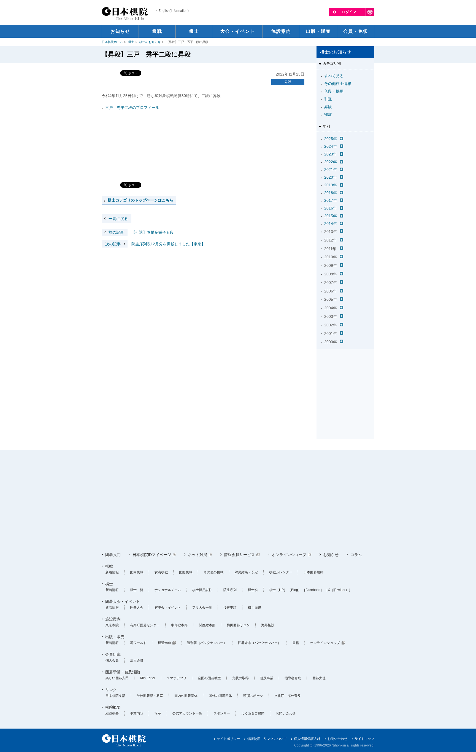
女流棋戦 (161, 572)
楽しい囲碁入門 (117, 678)
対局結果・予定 (246, 572)
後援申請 (230, 607)
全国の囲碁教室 (209, 678)
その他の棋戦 (213, 572)
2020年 (330, 177)
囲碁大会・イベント (122, 601)
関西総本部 (207, 625)
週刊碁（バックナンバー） (207, 643)
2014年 (330, 223)
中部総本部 (179, 625)
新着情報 (112, 572)
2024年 (330, 146)
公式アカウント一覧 (187, 713)
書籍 (295, 643)
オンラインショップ (289, 554)
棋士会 (253, 590)
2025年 (330, 138)
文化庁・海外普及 (287, 696)
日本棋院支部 (115, 696)
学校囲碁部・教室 (150, 696)
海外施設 (267, 625)
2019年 (330, 185)
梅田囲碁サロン (238, 625)
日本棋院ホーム (112, 42)
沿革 (158, 713)
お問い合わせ (286, 713)
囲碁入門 (113, 554)
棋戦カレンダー (280, 572)
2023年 (330, 154)
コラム (356, 554)
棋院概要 (113, 707)
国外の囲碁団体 (220, 696)
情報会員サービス (239, 554)
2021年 (330, 169)
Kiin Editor (147, 678)
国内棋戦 (136, 572)
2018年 (330, 192)
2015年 (330, 216)
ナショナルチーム (168, 590)
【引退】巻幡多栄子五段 (141, 232)
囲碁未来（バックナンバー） (259, 643)
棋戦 (109, 566)
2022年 (330, 162)
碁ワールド (138, 643)
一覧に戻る (118, 218)
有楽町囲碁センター (145, 625)
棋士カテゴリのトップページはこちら (140, 200)
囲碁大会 (136, 607)
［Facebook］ (313, 590)
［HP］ (281, 590)
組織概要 (112, 713)
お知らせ (331, 554)
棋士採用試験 (202, 590)
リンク (111, 689)
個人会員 (112, 660)
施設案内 (113, 619)
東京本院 (112, 625)
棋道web (164, 643)
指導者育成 (293, 678)
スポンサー (221, 713)
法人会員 (136, 660)
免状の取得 (240, 678)
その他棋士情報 (337, 83)
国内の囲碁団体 (186, 696)
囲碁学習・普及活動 (122, 672)
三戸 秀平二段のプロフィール (132, 107)
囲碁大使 (319, 678)
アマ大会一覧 (202, 607)
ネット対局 (197, 554)
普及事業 (266, 678)
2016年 (330, 208)
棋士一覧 (136, 590)
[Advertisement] (345, 386)
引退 (328, 99)
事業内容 (136, 713)
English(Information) (173, 11)
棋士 (131, 42)
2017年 (330, 200)
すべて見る (334, 76)
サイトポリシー (228, 739)
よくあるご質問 (252, 713)
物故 (328, 114)
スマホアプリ (176, 678)
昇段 (288, 82)
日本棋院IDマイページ (151, 554)
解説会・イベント (168, 607)
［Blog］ (294, 590)
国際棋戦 (185, 572)
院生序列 (230, 590)
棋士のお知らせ (150, 42)
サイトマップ (364, 739)
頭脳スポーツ (253, 696)
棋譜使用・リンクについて (267, 739)
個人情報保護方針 (307, 739)
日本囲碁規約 (313, 572)
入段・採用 (334, 91)
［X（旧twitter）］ (338, 590)
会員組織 (113, 654)
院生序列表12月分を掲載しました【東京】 (155, 244)
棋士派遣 (254, 607)
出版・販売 (115, 637)
